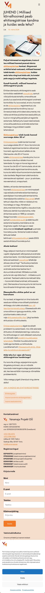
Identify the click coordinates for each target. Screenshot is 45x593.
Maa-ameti (30, 199)
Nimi (6, 478)
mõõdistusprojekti (25, 217)
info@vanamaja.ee (10, 444)
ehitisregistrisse (11, 66)
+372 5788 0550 (10, 436)
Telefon (7, 500)
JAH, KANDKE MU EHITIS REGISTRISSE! (21, 388)
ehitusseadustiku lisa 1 (17, 317)
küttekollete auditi (18, 220)
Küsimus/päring (11, 511)
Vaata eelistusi (22, 584)
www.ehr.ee (27, 93)
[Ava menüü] (39, 4)
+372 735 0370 (9, 434)
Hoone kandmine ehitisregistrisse (17, 397)
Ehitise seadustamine (13, 326)
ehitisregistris (14, 105)
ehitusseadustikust (20, 238)
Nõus (23, 572)
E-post (7, 489)
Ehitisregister (10, 394)
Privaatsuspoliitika (28, 590)
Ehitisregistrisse (11, 134)
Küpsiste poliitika (15, 590)
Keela (22, 578)
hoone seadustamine (13, 401)
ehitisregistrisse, (23, 72)
